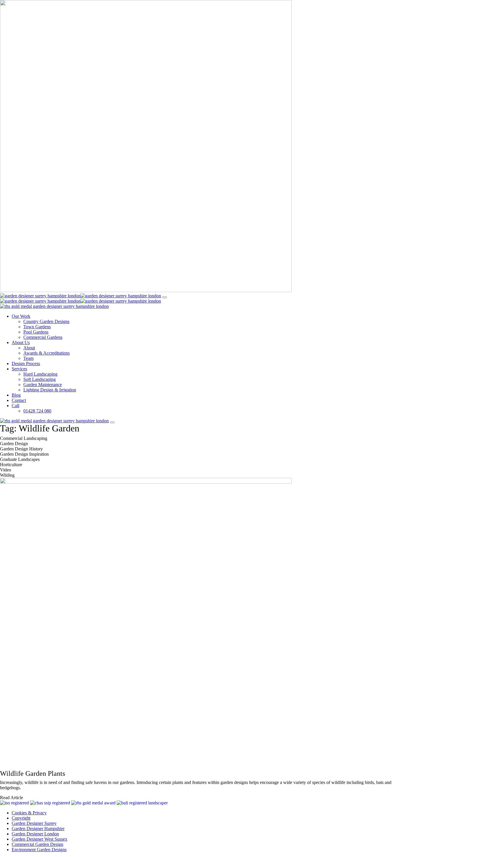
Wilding (7, 475)
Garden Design (14, 443)
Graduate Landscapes (20, 459)
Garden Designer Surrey (34, 823)
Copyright (21, 818)
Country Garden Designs (46, 321)
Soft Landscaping (39, 379)
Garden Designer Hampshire (38, 828)
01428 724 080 (37, 410)
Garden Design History (21, 448)
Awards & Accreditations (46, 353)
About (29, 347)
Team (28, 358)
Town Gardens (37, 326)
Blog (16, 395)
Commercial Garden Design (37, 844)
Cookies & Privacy (29, 812)
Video (5, 469)
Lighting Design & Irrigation (49, 389)
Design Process (26, 363)
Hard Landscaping (40, 374)
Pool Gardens (35, 331)
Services (19, 368)
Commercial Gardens (42, 337)
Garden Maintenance (42, 384)
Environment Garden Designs (39, 849)
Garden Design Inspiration (24, 454)
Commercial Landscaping (23, 438)
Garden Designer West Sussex (39, 839)
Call (15, 405)
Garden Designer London (35, 833)
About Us (21, 342)
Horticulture (11, 464)
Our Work (21, 316)
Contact (19, 400)
